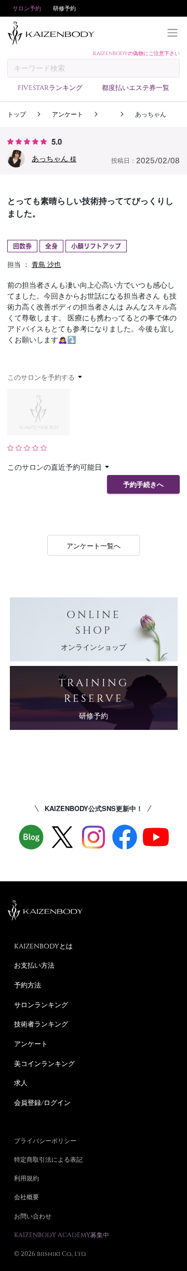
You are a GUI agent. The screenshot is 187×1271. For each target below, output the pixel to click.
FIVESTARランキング (50, 87)
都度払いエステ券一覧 (135, 87)
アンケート (67, 113)
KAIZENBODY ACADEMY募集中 (61, 1234)
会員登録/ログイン (42, 1102)
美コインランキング (44, 1063)
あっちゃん (54, 158)
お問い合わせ (32, 1215)
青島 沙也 (46, 264)
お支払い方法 (34, 965)
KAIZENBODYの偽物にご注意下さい (136, 53)
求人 (21, 1083)
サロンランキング (41, 1004)
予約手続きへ (143, 485)
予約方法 (27, 985)
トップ (16, 113)
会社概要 (26, 1196)
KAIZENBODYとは (43, 946)
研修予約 (64, 8)
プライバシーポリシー (45, 1140)
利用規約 (26, 1178)
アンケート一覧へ (93, 545)
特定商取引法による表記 (48, 1159)
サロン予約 (26, 8)
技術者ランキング (41, 1024)
